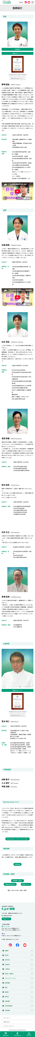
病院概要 (7, 983)
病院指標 (17, 864)
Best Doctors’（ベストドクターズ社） (17, 839)
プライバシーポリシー (9, 1026)
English (21, 2)
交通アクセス (6, 919)
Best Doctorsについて (17, 78)
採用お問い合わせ (10, 884)
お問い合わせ (7, 1022)
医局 (6, 987)
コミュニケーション (10, 978)
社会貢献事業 (8, 1006)
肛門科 (7, 955)
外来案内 (7, 964)
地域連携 (7, 1001)
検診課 (7, 996)
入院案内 (7, 969)
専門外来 (7, 960)
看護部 (7, 992)
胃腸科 (7, 951)
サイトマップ (7, 1018)
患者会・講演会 (9, 973)
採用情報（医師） (17, 881)
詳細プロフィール (17, 53)
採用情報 (7, 1010)
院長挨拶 (17, 49)
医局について (26, 884)
